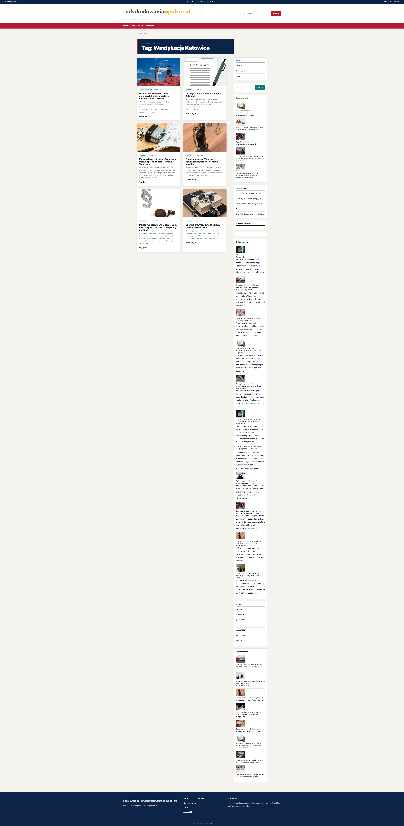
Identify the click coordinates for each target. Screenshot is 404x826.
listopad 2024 (240, 625)
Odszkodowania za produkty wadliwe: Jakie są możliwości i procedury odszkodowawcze (249, 543)
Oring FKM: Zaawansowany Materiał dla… (250, 214)
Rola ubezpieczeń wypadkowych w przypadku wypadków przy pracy (248, 286)
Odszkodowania (129, 26)
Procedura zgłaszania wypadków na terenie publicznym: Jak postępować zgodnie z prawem (248, 746)
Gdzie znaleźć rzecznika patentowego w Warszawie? (250, 256)
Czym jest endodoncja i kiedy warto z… (249, 204)
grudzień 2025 (241, 620)
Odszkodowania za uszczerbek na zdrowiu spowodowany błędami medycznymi (248, 421)
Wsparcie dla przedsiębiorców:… (247, 209)
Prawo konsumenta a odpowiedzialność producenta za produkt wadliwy (249, 761)
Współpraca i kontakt (391, 2)
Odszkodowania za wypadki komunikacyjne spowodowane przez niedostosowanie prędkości (248, 113)
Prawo (140, 26)
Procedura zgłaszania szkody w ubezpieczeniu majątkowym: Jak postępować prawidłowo (247, 175)
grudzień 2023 (241, 635)
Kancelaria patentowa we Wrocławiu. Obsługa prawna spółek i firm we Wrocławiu (157, 162)
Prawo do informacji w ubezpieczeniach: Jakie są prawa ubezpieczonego (250, 128)
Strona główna (141, 33)
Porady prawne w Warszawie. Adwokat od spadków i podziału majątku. (202, 162)
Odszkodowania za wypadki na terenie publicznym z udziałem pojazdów (249, 512)
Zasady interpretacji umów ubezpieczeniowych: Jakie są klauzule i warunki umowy (249, 386)
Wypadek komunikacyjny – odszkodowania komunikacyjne (246, 143)
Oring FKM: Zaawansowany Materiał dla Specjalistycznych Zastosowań (249, 447)
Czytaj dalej (144, 116)
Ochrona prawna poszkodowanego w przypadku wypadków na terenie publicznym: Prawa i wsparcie (249, 667)
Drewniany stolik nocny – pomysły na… (249, 199)
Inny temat (150, 26)
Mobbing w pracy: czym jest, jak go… (249, 193)
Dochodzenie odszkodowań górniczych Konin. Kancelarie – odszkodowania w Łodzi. (154, 96)
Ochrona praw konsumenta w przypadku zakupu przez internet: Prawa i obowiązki (250, 699)
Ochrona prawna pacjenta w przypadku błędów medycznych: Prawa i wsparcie (249, 730)
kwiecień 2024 (241, 630)
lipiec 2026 (240, 609)
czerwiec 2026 (241, 615)
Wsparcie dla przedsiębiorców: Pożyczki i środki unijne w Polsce (250, 319)
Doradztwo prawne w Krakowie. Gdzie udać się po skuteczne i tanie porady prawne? (158, 227)
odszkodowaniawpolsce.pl (150, 801)
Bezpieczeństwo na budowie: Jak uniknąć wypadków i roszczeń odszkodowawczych (250, 683)
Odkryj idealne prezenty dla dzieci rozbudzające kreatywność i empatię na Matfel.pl (249, 576)
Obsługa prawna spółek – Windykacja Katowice (204, 94)
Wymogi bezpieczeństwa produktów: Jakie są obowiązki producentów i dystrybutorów (248, 714)
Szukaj (276, 13)
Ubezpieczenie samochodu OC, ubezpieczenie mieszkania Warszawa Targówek (248, 350)
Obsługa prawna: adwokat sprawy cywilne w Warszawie (203, 226)
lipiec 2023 (240, 640)
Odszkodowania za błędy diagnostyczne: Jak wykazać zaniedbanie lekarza (250, 776)
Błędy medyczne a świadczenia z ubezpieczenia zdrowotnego (247, 482)
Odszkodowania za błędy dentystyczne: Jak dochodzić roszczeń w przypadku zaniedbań (250, 159)
